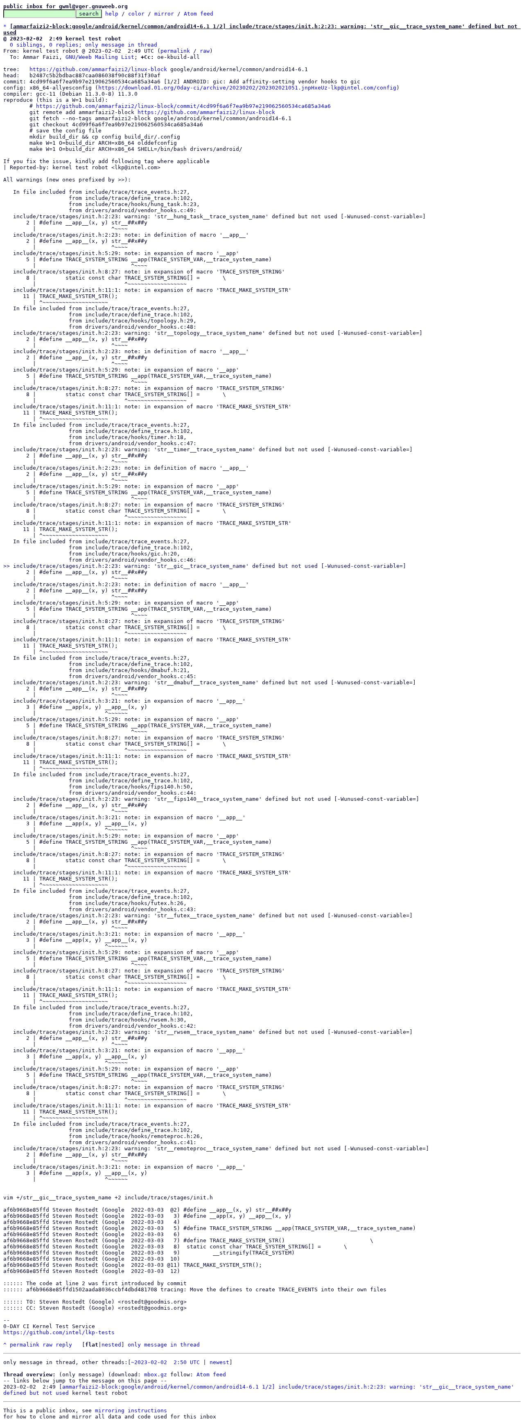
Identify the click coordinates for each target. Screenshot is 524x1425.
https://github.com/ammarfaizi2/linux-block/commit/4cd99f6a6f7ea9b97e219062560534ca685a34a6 (183, 106)
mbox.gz (155, 1374)
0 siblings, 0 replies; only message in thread (83, 45)
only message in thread (164, 1345)
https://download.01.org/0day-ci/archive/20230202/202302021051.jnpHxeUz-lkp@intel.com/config (247, 88)
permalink (175, 51)
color (136, 14)
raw (205, 51)
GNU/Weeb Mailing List (100, 57)
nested (111, 1345)
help (111, 14)
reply (64, 1345)
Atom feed (198, 14)
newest (219, 1362)
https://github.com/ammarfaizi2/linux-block (98, 69)
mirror (164, 14)
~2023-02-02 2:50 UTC (165, 1362)
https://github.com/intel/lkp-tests (59, 1332)
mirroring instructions (131, 1410)
